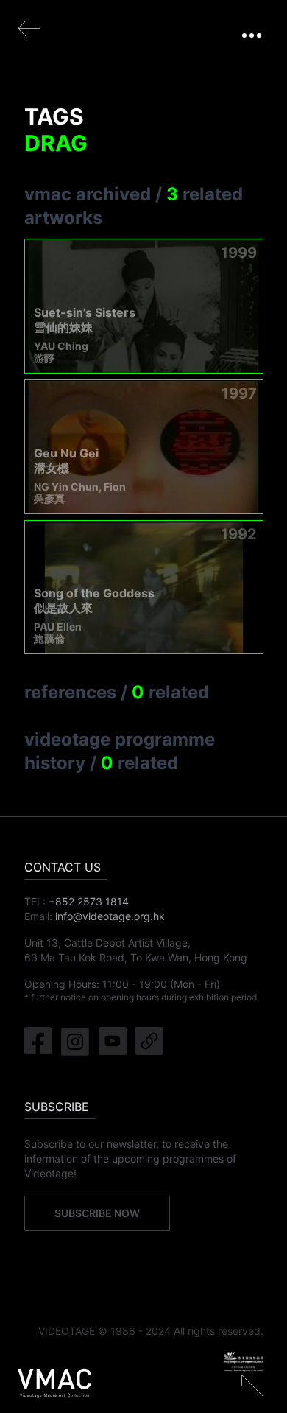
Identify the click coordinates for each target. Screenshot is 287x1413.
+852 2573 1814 (89, 901)
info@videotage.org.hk (110, 916)
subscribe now (97, 1213)
